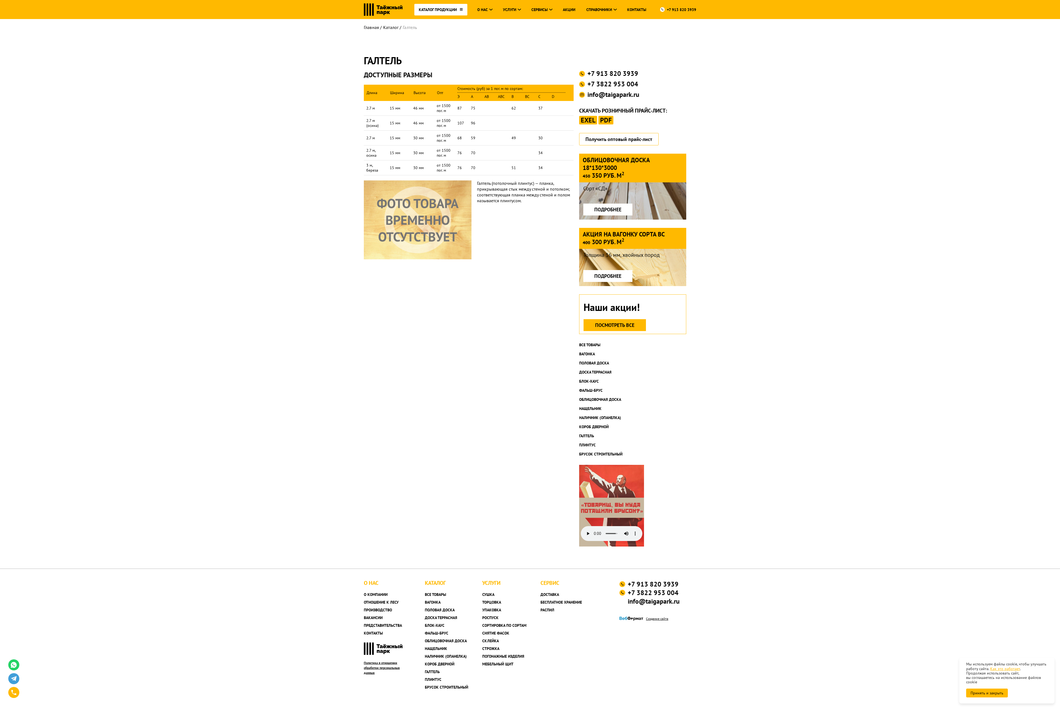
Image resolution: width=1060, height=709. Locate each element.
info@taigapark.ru (613, 94)
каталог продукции (438, 9)
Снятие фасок (495, 633)
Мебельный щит (497, 664)
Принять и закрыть (987, 693)
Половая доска (594, 363)
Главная (371, 27)
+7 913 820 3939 (681, 9)
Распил (547, 609)
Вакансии (373, 617)
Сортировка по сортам (504, 625)
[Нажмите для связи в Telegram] (13, 678)
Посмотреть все (614, 325)
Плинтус (587, 445)
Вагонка (587, 353)
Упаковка (491, 609)
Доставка (549, 594)
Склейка (490, 640)
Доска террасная (595, 372)
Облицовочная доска (600, 399)
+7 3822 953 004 (612, 84)
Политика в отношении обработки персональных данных (382, 668)
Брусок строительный (600, 454)
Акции (569, 9)
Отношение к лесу (381, 602)
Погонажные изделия (503, 656)
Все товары (589, 344)
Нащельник (590, 408)
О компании (376, 594)
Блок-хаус (589, 381)
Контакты (636, 9)
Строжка (490, 648)
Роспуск (490, 617)
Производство (378, 609)
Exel (588, 120)
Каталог (391, 27)
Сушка (488, 594)
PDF (606, 120)
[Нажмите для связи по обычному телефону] (13, 692)
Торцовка (491, 602)
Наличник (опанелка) (600, 417)
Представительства (383, 625)
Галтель (586, 435)
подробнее (607, 209)
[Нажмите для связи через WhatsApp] (13, 664)
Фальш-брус (591, 390)
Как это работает (1005, 668)
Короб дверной (594, 426)
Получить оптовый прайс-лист (618, 139)
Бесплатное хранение (561, 602)
